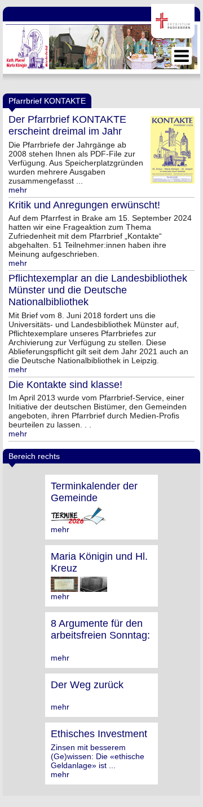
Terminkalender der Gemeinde (94, 491)
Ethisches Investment (99, 733)
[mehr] (79, 520)
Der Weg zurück (87, 684)
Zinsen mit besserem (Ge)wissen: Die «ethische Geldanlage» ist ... (97, 756)
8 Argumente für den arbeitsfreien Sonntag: (100, 629)
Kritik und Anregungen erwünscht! (84, 205)
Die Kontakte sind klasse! (65, 384)
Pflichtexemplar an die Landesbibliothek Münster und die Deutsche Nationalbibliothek (97, 290)
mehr (17, 189)
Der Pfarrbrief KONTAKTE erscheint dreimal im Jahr (67, 125)
